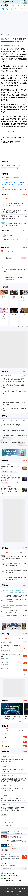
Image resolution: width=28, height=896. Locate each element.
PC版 (4, 888)
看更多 (24, 194)
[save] (20, 9)
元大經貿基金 (4, 662)
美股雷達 (8, 464)
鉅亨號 (14, 888)
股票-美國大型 (9, 650)
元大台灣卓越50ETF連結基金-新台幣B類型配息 (12, 655)
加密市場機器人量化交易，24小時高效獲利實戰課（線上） (16, 218)
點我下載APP (19, 142)
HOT (7, 203)
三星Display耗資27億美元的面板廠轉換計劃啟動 (15, 270)
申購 (25, 656)
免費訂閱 (24, 868)
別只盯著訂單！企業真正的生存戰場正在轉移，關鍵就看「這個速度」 (3, 297)
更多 (25, 375)
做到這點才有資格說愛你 (13, 297)
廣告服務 (7, 891)
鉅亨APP (9, 888)
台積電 (7, 742)
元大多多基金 (4, 668)
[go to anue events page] (21, 5)
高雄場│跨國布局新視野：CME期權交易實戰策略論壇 (16, 225)
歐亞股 (8, 34)
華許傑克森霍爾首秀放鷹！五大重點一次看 (23, 315)
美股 (4, 34)
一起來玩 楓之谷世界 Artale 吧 (4, 315)
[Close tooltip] (23, 12)
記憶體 (7, 737)
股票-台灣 (8, 658)
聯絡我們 (21, 891)
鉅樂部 (18, 888)
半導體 (7, 746)
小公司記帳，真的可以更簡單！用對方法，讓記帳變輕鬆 (23, 297)
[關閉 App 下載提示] (1, 2)
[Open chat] (25, 9)
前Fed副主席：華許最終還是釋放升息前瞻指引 (14, 315)
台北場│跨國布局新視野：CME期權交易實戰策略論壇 (16, 211)
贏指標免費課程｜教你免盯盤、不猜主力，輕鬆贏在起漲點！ (16, 204)
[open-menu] (1, 5)
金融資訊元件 (14, 891)
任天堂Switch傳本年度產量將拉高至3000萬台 (14, 189)
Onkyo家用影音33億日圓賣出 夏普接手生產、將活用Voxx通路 (14, 278)
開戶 (25, 648)
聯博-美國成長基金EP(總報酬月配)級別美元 (11, 647)
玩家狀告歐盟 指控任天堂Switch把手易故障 (13, 182)
